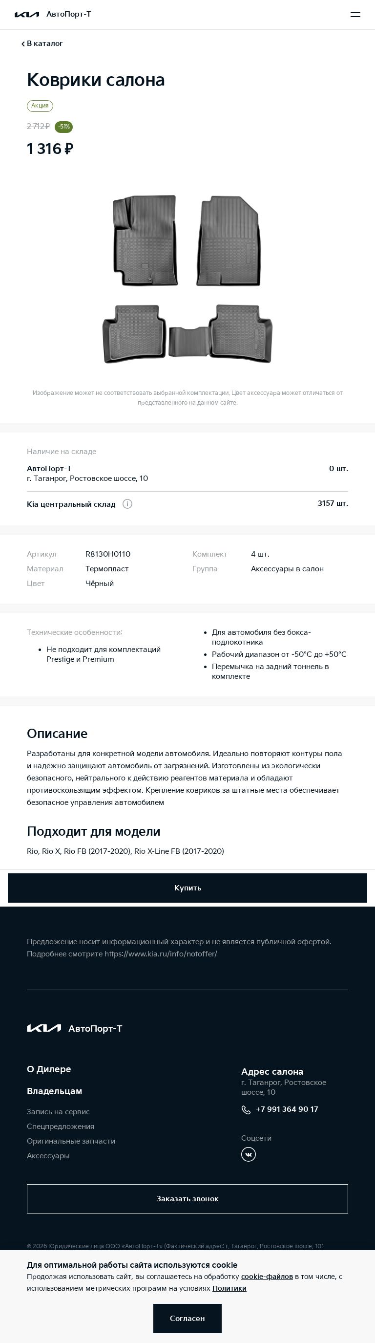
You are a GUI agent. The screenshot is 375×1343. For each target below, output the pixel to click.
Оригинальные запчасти (71, 1141)
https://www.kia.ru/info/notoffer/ (160, 954)
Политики (229, 1288)
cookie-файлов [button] (267, 1277)
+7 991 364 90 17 (287, 1109)
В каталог (45, 43)
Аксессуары (48, 1156)
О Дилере (49, 1069)
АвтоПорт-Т (68, 14)
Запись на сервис (58, 1112)
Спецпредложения (60, 1126)
